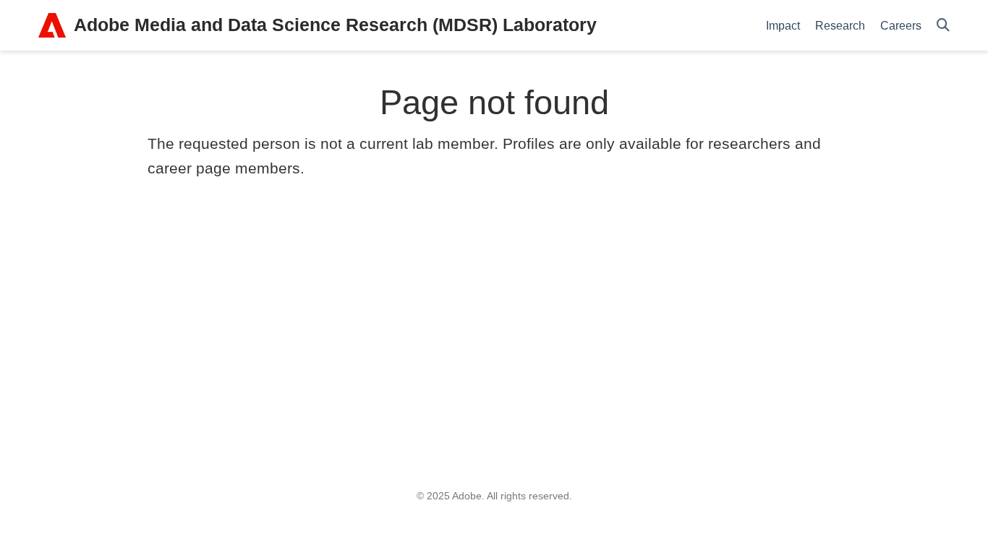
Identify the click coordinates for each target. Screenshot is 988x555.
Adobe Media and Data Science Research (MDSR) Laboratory (335, 24)
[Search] (943, 25)
